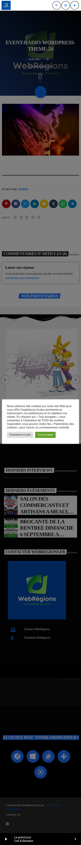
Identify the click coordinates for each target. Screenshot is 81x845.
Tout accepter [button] (45, 434)
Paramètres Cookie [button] (20, 434)
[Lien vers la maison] (6, 5)
